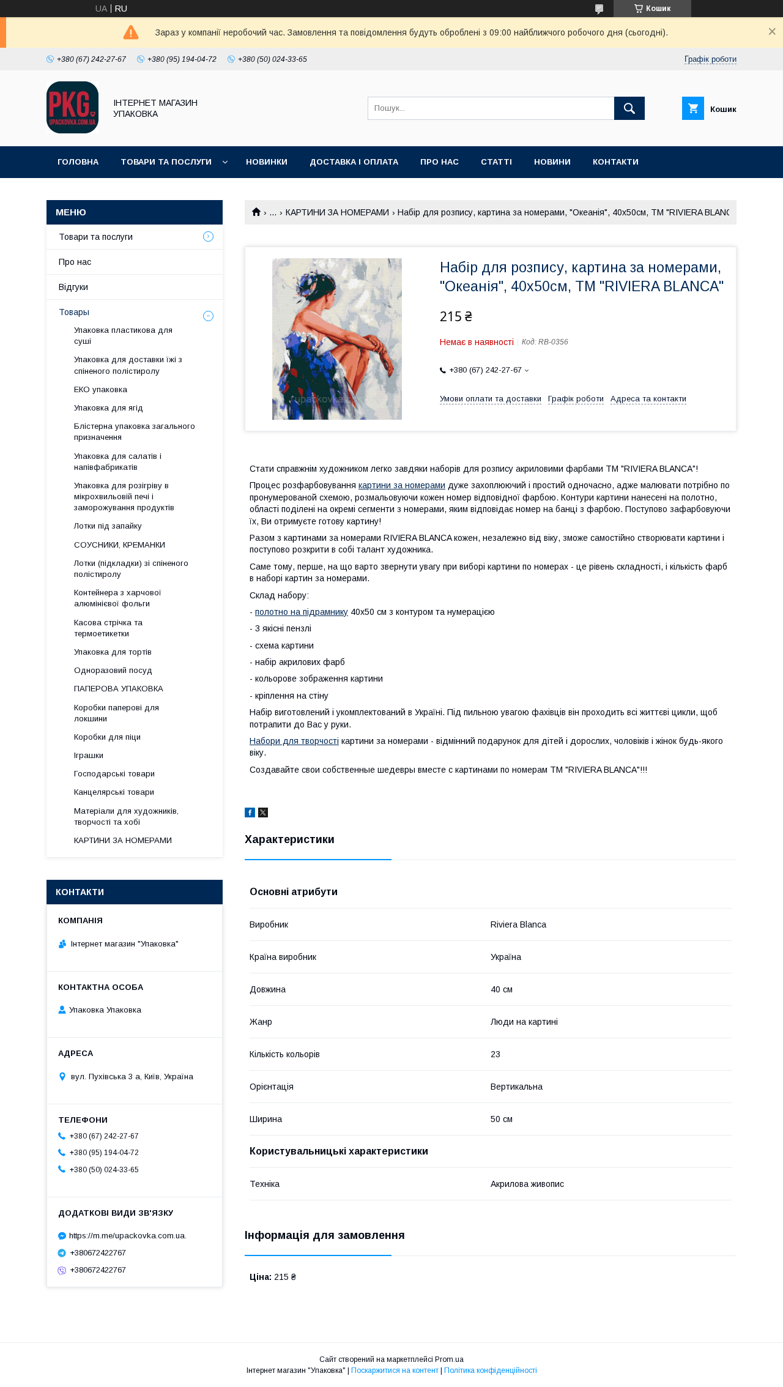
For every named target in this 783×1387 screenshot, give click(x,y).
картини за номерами (401, 485)
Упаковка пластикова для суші (123, 335)
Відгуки (73, 287)
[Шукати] (629, 108)
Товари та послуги (166, 161)
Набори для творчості (294, 741)
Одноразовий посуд (113, 670)
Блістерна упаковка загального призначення (134, 432)
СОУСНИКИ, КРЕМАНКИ (119, 544)
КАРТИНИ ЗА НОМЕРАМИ (337, 212)
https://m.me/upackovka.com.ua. (128, 1235)
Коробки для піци (107, 737)
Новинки (267, 161)
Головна (78, 161)
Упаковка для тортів (113, 651)
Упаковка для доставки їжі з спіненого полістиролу (128, 365)
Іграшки (88, 755)
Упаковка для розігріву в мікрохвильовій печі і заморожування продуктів (124, 496)
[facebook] (250, 814)
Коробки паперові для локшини (116, 713)
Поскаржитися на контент (395, 1370)
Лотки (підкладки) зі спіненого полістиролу (131, 569)
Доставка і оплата (354, 161)
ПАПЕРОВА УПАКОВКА (118, 688)
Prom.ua (449, 1359)
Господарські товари (114, 773)
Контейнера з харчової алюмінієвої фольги (117, 598)
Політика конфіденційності (490, 1370)
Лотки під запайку (108, 525)
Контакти (616, 161)
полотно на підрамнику (301, 612)
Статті (496, 161)
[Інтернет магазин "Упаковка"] (72, 130)
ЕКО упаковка (100, 389)
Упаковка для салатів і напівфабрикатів (117, 462)
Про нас (439, 161)
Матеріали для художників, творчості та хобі (126, 816)
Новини (552, 161)
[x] (263, 814)
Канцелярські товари (114, 792)
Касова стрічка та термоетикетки (108, 628)
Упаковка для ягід (108, 407)
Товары (74, 312)
